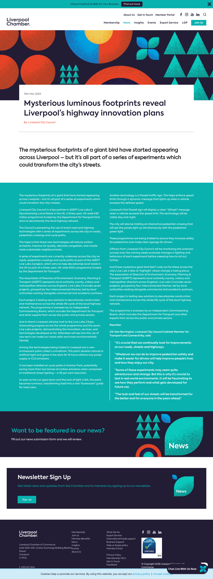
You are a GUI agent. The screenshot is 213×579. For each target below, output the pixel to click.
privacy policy (141, 574)
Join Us (198, 22)
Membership (112, 22)
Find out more (132, 4)
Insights (139, 22)
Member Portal (164, 15)
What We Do (113, 532)
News (126, 22)
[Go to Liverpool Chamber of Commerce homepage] (18, 22)
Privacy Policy (113, 554)
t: (27, 567)
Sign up (26, 499)
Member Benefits (81, 538)
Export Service (169, 22)
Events (152, 22)
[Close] (209, 4)
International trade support (121, 538)
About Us (129, 15)
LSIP (184, 22)
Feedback (111, 564)
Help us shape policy (117, 545)
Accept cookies (162, 574)
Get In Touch (145, 15)
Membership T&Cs (116, 558)
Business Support (115, 542)
